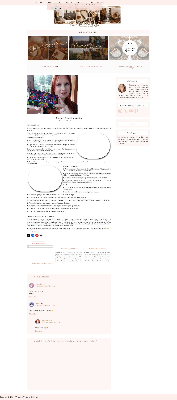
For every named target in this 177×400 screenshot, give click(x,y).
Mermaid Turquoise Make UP (42, 264)
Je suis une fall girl (49, 66)
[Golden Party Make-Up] (69, 253)
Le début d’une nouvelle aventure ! (90, 66)
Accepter (56, 8)
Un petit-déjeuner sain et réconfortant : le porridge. (131, 67)
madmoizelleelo (47, 320)
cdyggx (38, 303)
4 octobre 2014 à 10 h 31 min (45, 286)
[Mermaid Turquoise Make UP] (40, 253)
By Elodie (88, 16)
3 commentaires (74, 121)
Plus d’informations (94, 5)
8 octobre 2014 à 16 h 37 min (51, 322)
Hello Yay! (35, 397)
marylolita (39, 284)
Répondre (32, 297)
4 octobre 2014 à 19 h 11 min (45, 305)
